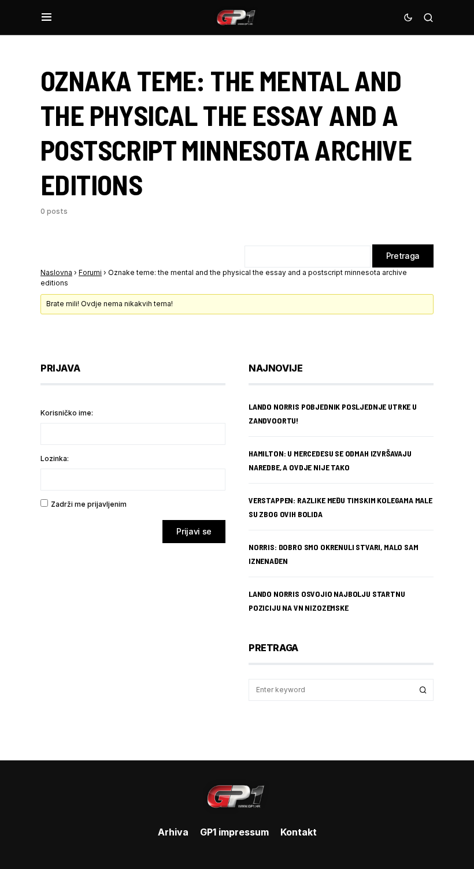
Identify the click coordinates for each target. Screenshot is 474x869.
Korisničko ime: (66, 412)
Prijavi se (194, 531)
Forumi (90, 272)
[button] (46, 17)
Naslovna (56, 272)
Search (423, 689)
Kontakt (298, 832)
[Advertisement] (132, 643)
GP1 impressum (234, 832)
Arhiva (173, 832)
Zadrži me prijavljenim (89, 504)
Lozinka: (54, 458)
